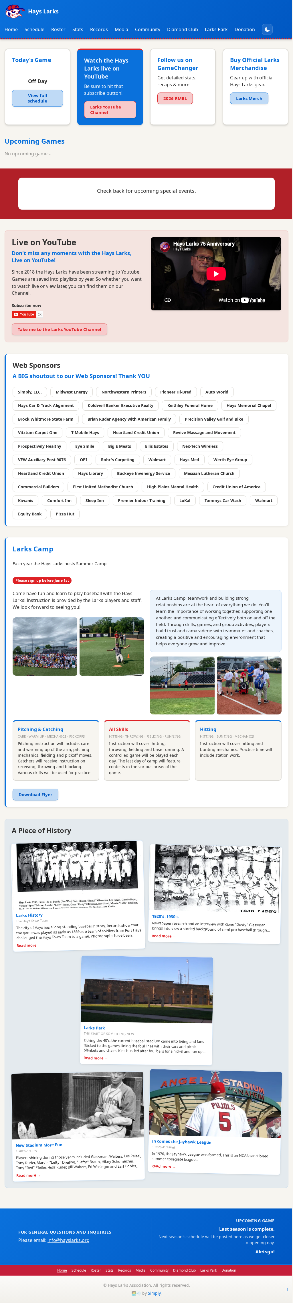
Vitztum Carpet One (37, 432)
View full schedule (37, 98)
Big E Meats (119, 446)
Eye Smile (84, 446)
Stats (77, 29)
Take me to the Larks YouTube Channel (59, 329)
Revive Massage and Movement (204, 432)
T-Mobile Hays (85, 432)
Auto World (216, 392)
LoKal (184, 500)
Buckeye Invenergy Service (143, 473)
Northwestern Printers (124, 392)
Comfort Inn (59, 500)
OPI (83, 459)
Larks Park (216, 29)
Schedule (34, 29)
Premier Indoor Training (141, 500)
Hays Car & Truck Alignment (46, 405)
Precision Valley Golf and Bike (214, 419)
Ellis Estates (156, 446)
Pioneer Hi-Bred (175, 392)
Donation (245, 29)
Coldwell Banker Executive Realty (120, 405)
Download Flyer (35, 794)
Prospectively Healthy (39, 446)
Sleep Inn (95, 500)
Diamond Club (182, 29)
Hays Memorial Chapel (249, 405)
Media (121, 29)
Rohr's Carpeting (117, 459)
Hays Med (189, 459)
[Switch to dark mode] (267, 29)
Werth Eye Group (230, 459)
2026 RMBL (175, 98)
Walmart (157, 459)
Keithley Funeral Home (190, 405)
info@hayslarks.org (68, 1240)
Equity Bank (30, 514)
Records (99, 29)
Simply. (155, 1293)
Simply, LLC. (30, 392)
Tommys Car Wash (223, 500)
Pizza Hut (65, 514)
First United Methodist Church (103, 486)
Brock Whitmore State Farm (46, 419)
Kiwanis (25, 500)
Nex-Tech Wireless (200, 446)
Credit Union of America (236, 486)
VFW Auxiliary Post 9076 (42, 459)
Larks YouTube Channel (105, 109)
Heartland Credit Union (136, 432)
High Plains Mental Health (173, 486)
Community (147, 29)
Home (11, 29)
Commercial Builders (38, 486)
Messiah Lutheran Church (209, 473)
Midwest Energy (72, 392)
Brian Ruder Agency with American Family (129, 419)
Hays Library (90, 473)
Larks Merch (249, 98)
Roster (58, 29)
